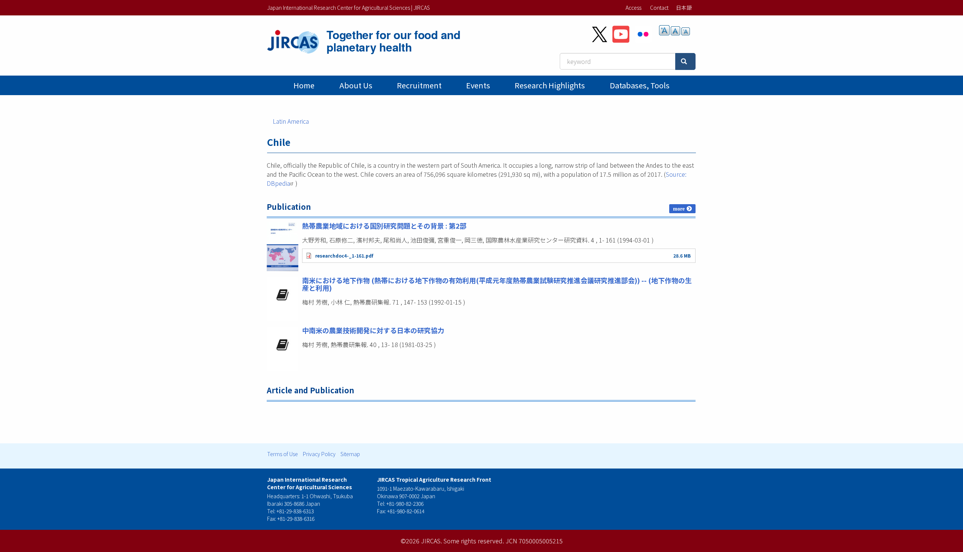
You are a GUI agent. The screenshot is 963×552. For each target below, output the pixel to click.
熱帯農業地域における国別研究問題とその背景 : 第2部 (384, 226)
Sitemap (350, 454)
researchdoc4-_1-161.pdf (344, 255)
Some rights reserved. (474, 540)
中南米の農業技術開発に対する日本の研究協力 (373, 330)
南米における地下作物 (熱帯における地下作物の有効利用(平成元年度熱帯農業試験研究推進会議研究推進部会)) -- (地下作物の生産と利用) (497, 284)
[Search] (685, 61)
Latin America (291, 121)
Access (633, 7)
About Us (355, 85)
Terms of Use (282, 454)
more (679, 208)
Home (303, 85)
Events (478, 85)
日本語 (684, 7)
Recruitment (419, 85)
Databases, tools (640, 85)
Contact (659, 7)
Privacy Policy (319, 454)
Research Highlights (550, 85)
